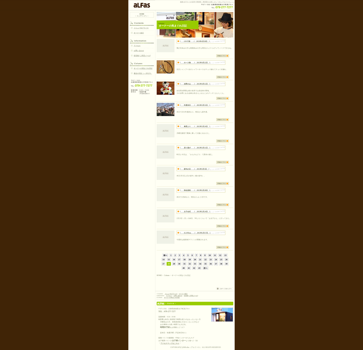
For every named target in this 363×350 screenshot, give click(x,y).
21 (200, 259)
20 (195, 259)
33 (195, 264)
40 (184, 268)
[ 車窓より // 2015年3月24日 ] (195, 126)
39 (226, 264)
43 (199, 268)
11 (215, 255)
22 (205, 259)
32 (190, 264)
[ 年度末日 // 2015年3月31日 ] (195, 105)
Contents (142, 23)
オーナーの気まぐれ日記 (143, 68)
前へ (165, 255)
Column (142, 63)
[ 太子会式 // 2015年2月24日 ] (195, 212)
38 (221, 264)
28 (169, 264)
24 (216, 259)
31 (184, 264)
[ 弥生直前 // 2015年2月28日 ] (195, 190)
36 (211, 264)
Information (142, 40)
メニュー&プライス (141, 28)
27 (163, 264)
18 (184, 259)
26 (226, 259)
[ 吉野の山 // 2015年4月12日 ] (195, 84)
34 (200, 264)
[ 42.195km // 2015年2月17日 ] (195, 233)
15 (169, 259)
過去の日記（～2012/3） (143, 73)
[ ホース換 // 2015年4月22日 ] (195, 63)
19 (190, 259)
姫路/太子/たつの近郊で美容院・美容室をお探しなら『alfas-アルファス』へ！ (207, 2)
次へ (205, 268)
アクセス (137, 46)
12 (220, 255)
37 (216, 264)
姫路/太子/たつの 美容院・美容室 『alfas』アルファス (195, 303)
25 (221, 259)
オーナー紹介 (139, 33)
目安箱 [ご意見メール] (142, 56)
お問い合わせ (139, 51)
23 (211, 259)
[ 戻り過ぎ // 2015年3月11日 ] (195, 148)
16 (174, 259)
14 (163, 259)
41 (189, 268)
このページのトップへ (224, 288)
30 (179, 264)
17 (179, 259)
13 (225, 255)
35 (205, 264)
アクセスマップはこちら (170, 343)
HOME (142, 15)
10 (210, 255)
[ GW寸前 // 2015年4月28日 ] (195, 41)
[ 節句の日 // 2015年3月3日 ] (194, 169)
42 (194, 268)
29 (174, 264)
